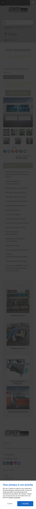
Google (10, 497)
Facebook (17, 497)
